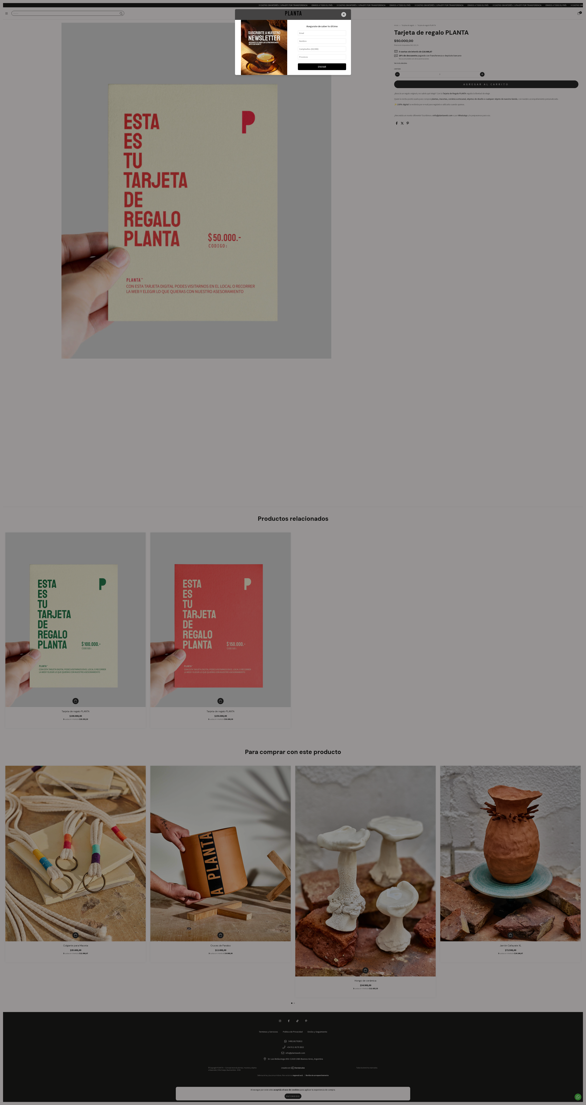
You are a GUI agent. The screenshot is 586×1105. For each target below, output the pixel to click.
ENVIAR (322, 66)
